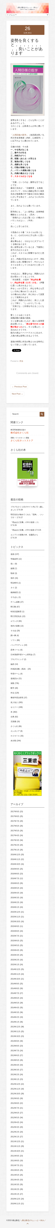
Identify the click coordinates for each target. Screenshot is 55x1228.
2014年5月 (15, 1003)
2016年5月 (15, 888)
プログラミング (17, 659)
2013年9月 (15, 1041)
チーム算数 (15, 602)
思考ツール (15, 650)
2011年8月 (15, 1161)
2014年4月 (15, 1008)
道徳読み (14, 678)
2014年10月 (15, 979)
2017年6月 (15, 826)
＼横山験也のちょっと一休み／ (33, 1220)
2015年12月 (15, 912)
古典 (12, 717)
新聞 (12, 568)
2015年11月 (15, 917)
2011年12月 (15, 1141)
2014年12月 (15, 969)
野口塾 (13, 607)
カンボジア (15, 731)
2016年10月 (15, 864)
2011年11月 (15, 1146)
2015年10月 (15, 921)
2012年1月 (15, 1137)
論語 (12, 664)
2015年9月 (15, 926)
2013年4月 (15, 1065)
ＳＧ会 (13, 631)
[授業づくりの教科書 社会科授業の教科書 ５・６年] (27, 473)
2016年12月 (15, 854)
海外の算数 (15, 626)
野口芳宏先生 (16, 616)
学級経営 (14, 559)
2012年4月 (15, 1122)
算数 (12, 683)
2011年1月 (15, 1194)
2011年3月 (15, 1184)
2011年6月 (15, 1170)
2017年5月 (15, 831)
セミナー (14, 707)
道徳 (12, 554)
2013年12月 (15, 1027)
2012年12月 (15, 1084)
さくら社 (14, 726)
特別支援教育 (16, 611)
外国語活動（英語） (19, 669)
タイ (12, 588)
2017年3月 (15, 840)
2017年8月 (15, 816)
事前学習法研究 (17, 698)
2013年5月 (15, 1060)
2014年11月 (15, 974)
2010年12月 (15, 1199)
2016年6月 (15, 883)
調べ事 (13, 635)
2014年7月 (15, 993)
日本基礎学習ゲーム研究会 (22, 655)
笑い (12, 564)
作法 (21, 361)
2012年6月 (15, 1113)
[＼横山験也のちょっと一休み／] (27, 13)
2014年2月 (15, 1017)
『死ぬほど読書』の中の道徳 (22, 530)
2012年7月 (15, 1108)
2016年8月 (15, 874)
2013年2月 (15, 1074)
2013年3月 (15, 1070)
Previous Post (19, 386)
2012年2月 (15, 1132)
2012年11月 (15, 1089)
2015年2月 (15, 960)
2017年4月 (15, 835)
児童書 (13, 721)
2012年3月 (15, 1127)
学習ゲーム (15, 674)
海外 (12, 578)
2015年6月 (15, 941)
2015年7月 (15, 936)
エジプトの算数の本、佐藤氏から (24, 535)
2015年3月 (15, 955)
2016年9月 (15, 869)
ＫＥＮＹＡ (15, 736)
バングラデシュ (17, 645)
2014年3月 (15, 1012)
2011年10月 (15, 1151)
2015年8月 (15, 931)
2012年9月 (15, 1098)
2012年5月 (15, 1117)
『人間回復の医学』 (19, 135)
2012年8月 (15, 1103)
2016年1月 (15, 907)
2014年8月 (15, 988)
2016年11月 (15, 859)
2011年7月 (15, 1165)
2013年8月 (15, 1046)
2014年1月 (15, 1022)
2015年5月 (15, 945)
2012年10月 (15, 1094)
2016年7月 (15, 878)
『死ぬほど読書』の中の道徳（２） (25, 522)
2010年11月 (15, 1204)
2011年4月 (15, 1180)
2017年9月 (15, 811)
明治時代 (14, 583)
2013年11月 (15, 1031)
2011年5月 (15, 1175)
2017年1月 (15, 850)
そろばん (14, 597)
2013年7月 (15, 1051)
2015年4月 (15, 950)
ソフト (13, 640)
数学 (12, 688)
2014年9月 (15, 984)
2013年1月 (15, 1079)
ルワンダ (14, 621)
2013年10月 (15, 1036)
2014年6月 (15, 998)
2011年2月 (15, 1189)
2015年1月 (15, 964)
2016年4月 (15, 893)
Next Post (17, 394)
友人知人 (14, 702)
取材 (12, 573)
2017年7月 (15, 821)
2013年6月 (15, 1055)
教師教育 (14, 592)
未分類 (13, 741)
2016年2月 (15, 902)
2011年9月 (15, 1156)
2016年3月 (15, 898)
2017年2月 (15, 845)
